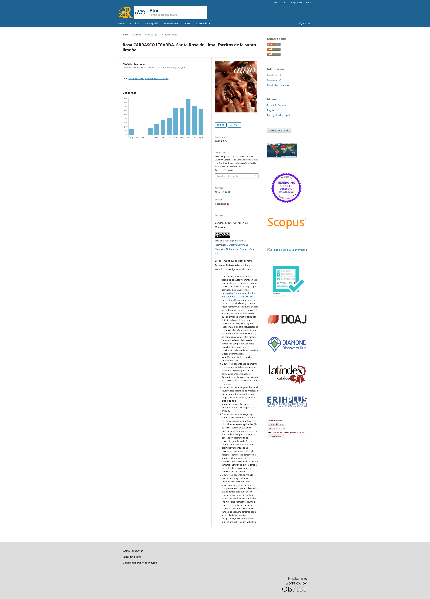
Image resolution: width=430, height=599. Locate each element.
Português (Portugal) (279, 115)
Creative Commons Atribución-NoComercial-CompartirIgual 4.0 (235, 249)
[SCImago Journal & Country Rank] (287, 249)
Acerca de (202, 23)
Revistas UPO (280, 2)
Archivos (135, 23)
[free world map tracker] (282, 157)
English (271, 110)
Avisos (187, 23)
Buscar (306, 23)
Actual (121, 23)
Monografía (151, 23)
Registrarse (296, 2)
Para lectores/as (275, 74)
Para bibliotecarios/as (278, 85)
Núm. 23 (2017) (152, 34)
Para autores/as (275, 79)
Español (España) (277, 105)
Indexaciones (170, 23)
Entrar (309, 2)
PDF (222, 125)
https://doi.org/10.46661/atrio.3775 (148, 78)
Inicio (125, 34)
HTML (235, 125)
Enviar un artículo (279, 130)
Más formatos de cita (227, 175)
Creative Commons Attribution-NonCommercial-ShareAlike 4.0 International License (239, 296)
